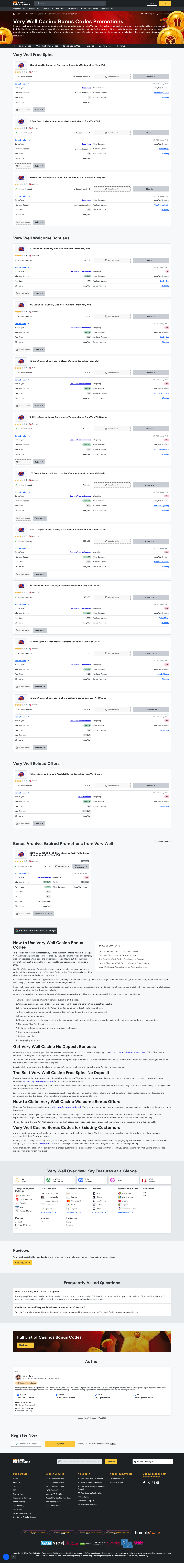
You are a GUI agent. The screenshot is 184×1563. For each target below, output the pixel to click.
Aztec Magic (164, 149)
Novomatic (164, 730)
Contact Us (17, 1509)
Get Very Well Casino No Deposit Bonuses (118, 955)
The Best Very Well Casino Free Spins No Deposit (121, 959)
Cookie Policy (18, 1505)
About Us (17, 1482)
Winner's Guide (116, 1482)
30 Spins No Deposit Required (90, 1482)
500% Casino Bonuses (55, 1478)
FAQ (14, 1490)
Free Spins (86, 88)
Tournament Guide (117, 1478)
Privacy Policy (18, 1494)
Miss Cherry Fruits (161, 205)
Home (15, 1478)
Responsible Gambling (22, 1498)
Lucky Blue (164, 281)
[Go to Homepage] (21, 3)
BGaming (165, 97)
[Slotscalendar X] (149, 1482)
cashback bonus (45, 1143)
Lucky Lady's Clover (161, 393)
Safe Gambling (19, 1502)
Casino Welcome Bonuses (80, 271)
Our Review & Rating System (24, 1517)
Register (60, 1443)
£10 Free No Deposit (86, 1501)
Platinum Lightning (161, 505)
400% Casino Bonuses (55, 1482)
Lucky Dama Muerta (161, 449)
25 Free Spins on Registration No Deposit (91, 1487)
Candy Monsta (163, 674)
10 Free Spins (83, 1497)
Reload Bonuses (84, 797)
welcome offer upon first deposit (66, 1107)
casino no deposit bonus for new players (128, 1052)
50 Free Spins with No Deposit (90, 1478)
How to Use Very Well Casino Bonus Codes (118, 951)
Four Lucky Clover (161, 92)
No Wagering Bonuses (54, 1502)
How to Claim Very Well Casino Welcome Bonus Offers (124, 963)
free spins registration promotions (37, 1081)
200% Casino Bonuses (55, 1490)
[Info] (6, 1557)
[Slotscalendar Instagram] (154, 1482)
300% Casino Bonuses (55, 1486)
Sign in (113, 1444)
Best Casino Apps (53, 1505)
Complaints (17, 1486)
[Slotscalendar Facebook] (145, 1482)
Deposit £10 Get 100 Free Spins (58, 1498)
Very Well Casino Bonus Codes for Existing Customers (123, 967)
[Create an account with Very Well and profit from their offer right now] (161, 84)
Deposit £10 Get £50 (54, 1494)
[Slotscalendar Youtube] (158, 1482)
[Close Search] (103, 3)
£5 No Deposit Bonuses (87, 1504)
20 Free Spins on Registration (90, 1493)
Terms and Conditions (22, 1513)
